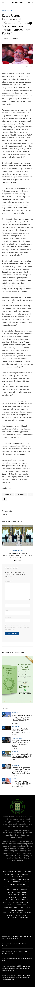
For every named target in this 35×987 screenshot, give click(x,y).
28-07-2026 (15, 723)
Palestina (7, 902)
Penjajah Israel (19, 902)
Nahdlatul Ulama (13, 900)
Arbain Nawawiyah (23, 874)
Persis (29, 902)
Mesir (24, 895)
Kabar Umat (15, 778)
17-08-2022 (5, 38)
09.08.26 (14, 775)
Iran (9, 889)
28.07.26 (14, 735)
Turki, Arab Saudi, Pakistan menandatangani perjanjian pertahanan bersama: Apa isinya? (17, 555)
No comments (14, 38)
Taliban (28, 913)
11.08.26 (14, 789)
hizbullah (21, 884)
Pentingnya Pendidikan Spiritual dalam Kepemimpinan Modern (21, 731)
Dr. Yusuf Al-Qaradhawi (13, 879)
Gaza (8, 882)
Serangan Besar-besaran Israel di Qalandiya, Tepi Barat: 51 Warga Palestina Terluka (21, 743)
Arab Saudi (9, 874)
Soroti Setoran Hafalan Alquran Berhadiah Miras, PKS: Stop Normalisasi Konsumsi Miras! (21, 784)
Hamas (12, 884)
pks (10, 905)
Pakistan (25, 900)
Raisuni (5, 514)
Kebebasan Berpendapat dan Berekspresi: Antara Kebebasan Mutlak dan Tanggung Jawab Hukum (21, 770)
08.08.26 (14, 762)
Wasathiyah (15, 726)
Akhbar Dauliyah (7, 10)
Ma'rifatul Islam (22, 892)
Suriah (21, 910)
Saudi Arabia (26, 907)
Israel (16, 889)
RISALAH (17, 2)
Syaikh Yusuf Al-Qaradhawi (13, 913)
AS (13, 877)
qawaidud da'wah (20, 905)
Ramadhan (8, 907)
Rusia (17, 907)
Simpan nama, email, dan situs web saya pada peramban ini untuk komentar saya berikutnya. (17, 627)
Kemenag (24, 889)
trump (10, 915)
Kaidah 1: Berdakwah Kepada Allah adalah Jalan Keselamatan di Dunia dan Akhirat (16, 968)
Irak (29, 887)
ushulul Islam (12, 918)
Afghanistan (8, 871)
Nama (7, 603)
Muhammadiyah (14, 897)
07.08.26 (14, 748)
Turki (25, 915)
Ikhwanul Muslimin (11, 887)
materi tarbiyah (14, 895)
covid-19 (20, 877)
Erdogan (27, 879)
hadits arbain (17, 882)
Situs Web (8, 617)
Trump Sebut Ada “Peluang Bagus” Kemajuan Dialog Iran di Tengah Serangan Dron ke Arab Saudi (22, 718)
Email (7, 610)
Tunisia (18, 915)
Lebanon (10, 892)
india (22, 887)
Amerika (28, 871)
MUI (24, 897)
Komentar (8, 581)
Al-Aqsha (19, 871)
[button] (32, 2)
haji (27, 882)
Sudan (13, 910)
